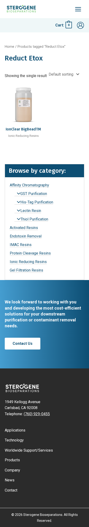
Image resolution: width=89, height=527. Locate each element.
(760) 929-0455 (37, 414)
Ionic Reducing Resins (28, 261)
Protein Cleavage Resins (30, 253)
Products (12, 460)
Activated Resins (24, 227)
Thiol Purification (34, 219)
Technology (14, 440)
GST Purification (33, 193)
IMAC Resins (21, 244)
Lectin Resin (30, 210)
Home (9, 46)
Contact (11, 490)
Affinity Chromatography (29, 185)
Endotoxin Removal (26, 236)
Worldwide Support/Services (29, 450)
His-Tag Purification (36, 202)
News (9, 480)
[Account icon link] (80, 25)
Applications (15, 430)
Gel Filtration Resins (26, 270)
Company (12, 470)
